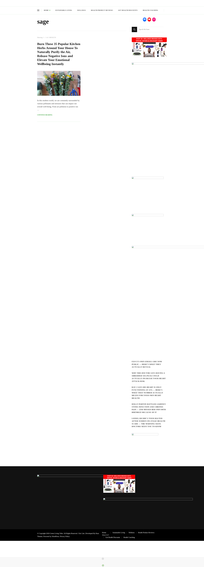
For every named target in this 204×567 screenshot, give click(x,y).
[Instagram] (154, 19)
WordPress (55, 536)
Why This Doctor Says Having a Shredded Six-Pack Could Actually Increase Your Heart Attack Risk (149, 377)
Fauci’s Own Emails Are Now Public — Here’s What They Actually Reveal (147, 364)
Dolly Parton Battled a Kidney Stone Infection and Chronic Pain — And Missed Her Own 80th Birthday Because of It (149, 408)
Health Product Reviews (102, 10)
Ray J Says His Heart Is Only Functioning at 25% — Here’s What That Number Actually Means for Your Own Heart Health (147, 392)
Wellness (81, 10)
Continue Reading (44, 115)
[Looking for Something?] (150, 29)
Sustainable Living (63, 10)
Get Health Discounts (128, 10)
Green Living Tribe (56, 533)
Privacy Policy (65, 536)
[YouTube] (149, 19)
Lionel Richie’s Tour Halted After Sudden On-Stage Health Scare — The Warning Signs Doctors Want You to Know (148, 422)
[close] (103, 559)
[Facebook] (144, 19)
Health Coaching (150, 10)
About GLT (105, 535)
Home (46, 10)
